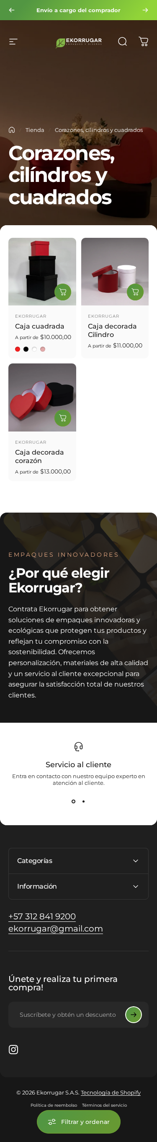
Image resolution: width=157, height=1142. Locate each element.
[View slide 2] (84, 801)
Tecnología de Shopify (111, 1092)
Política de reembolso (54, 1105)
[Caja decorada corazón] (42, 397)
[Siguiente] (145, 10)
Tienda (35, 129)
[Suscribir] (133, 1014)
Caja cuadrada (39, 326)
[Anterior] (12, 10)
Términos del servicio (104, 1105)
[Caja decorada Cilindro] (115, 272)
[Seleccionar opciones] (62, 292)
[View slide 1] (74, 801)
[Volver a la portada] (11, 129)
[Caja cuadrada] (42, 272)
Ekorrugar (30, 316)
